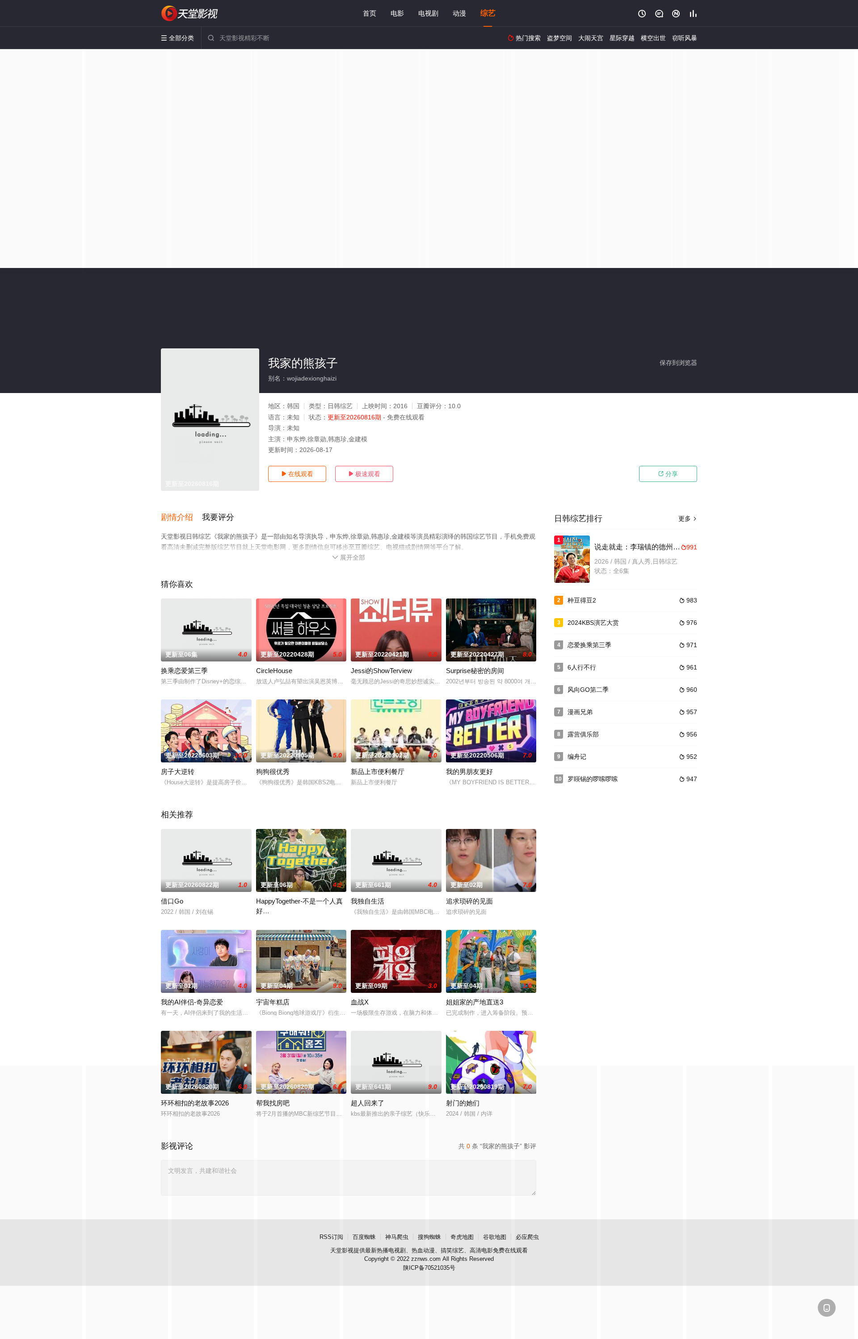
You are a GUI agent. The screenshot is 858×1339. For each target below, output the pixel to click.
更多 (687, 518)
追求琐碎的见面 (469, 901)
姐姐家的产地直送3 (474, 1002)
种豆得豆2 (582, 600)
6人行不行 (582, 667)
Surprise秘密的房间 (475, 670)
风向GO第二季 (588, 689)
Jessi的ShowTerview (381, 670)
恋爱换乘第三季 (589, 645)
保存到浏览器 (678, 362)
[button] (181, 517)
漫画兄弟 (580, 712)
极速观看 (364, 473)
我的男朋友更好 (469, 771)
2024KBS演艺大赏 (593, 622)
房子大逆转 (177, 771)
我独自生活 (367, 901)
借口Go (172, 901)
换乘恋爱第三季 (184, 670)
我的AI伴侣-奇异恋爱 (192, 1002)
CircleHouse (274, 670)
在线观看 (297, 473)
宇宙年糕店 (273, 1002)
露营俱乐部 (583, 734)
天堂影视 (341, 1250)
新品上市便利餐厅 (377, 771)
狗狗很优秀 (273, 771)
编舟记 (577, 756)
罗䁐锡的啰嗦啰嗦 (593, 778)
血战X (360, 1002)
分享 (668, 473)
